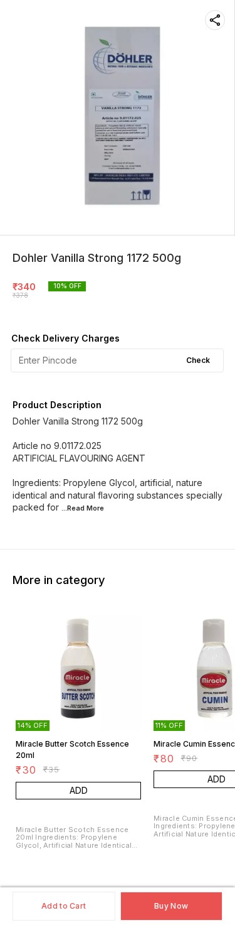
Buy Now (171, 906)
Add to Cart (63, 906)
